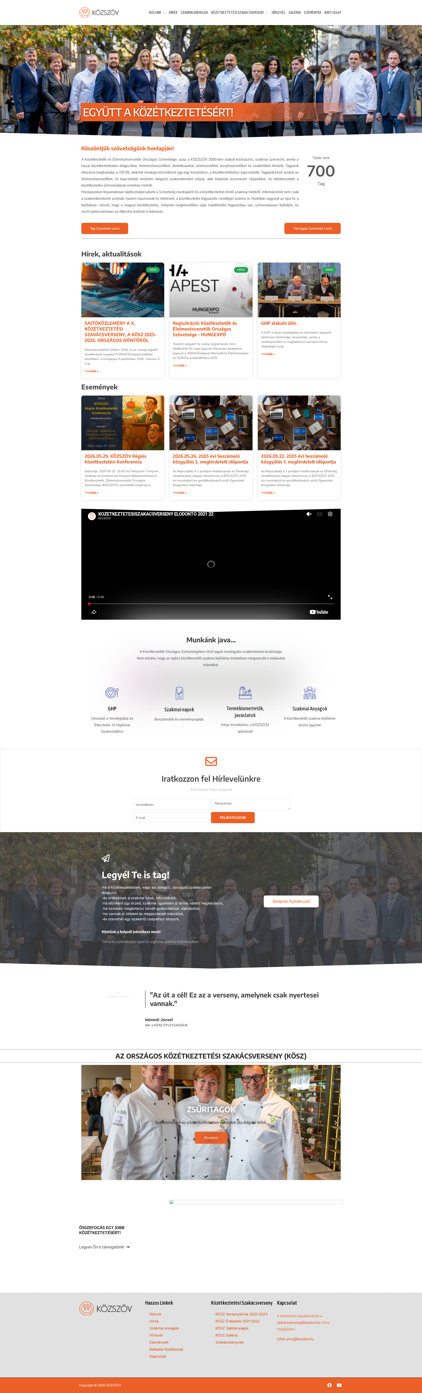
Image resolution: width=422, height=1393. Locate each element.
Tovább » (91, 371)
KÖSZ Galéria (226, 1335)
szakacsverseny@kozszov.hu (298, 1322)
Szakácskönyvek (229, 1342)
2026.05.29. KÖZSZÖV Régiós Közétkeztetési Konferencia (115, 458)
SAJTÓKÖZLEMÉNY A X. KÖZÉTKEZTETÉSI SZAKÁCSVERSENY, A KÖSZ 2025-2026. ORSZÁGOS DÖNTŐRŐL (120, 331)
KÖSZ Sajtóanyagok (232, 1328)
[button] (86, 1122)
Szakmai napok (179, 709)
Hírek (154, 1321)
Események (159, 1342)
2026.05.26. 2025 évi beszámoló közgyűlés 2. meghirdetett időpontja (210, 458)
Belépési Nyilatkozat (166, 1349)
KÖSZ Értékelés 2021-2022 (237, 1321)
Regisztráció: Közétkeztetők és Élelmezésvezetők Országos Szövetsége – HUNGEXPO (205, 328)
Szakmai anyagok (164, 1328)
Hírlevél (155, 1335)
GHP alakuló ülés (278, 323)
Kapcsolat (157, 1356)
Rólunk (155, 1314)
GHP (112, 709)
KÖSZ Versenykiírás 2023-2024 (241, 1314)
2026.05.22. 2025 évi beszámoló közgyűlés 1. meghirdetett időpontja (298, 458)
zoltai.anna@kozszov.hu (295, 1339)
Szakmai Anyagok (310, 709)
